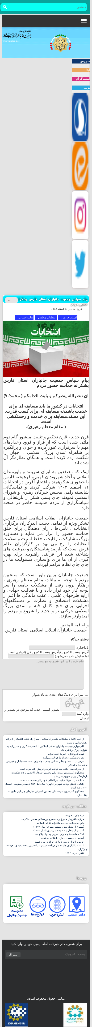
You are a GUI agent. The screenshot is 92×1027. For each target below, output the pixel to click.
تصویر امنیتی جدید (46, 709)
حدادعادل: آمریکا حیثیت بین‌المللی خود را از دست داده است (52, 780)
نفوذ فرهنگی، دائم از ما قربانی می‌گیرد (63, 757)
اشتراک (13, 954)
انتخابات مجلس (47, 317)
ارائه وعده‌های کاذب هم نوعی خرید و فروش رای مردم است (52, 768)
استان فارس (69, 317)
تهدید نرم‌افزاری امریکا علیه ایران (66, 753)
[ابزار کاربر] (11, 300)
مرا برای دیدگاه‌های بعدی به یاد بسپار (58, 694)
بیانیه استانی (25, 317)
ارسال (84, 718)
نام (82, 647)
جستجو (4, 7)
